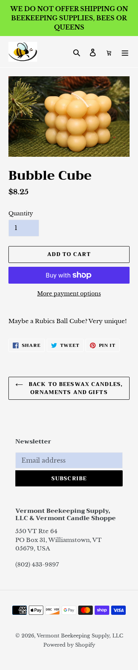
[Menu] (125, 51)
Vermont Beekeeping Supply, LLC (80, 635)
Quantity (20, 213)
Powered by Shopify (69, 645)
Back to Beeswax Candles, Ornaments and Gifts (75, 388)
